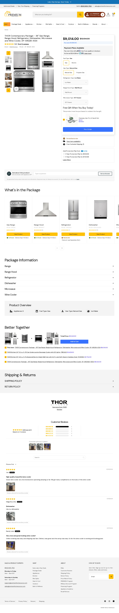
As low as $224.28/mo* (77, 53)
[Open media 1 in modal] (33, 71)
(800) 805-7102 (10, 568)
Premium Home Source (109, 607)
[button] (113, 14)
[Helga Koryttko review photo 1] (10, 516)
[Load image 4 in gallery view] (8, 85)
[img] (10, 470)
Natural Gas (68, 72)
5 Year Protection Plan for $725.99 (77, 157)
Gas (66, 63)
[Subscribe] (111, 576)
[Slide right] (8, 90)
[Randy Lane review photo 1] (10, 545)
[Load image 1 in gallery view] (8, 59)
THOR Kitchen (13, 47)
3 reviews (25, 44)
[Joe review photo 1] (10, 486)
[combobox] (58, 15)
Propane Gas (80, 72)
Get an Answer (105, 174)
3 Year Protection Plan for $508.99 (77, 154)
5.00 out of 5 (27, 430)
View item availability (74, 141)
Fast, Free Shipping (23, 6)
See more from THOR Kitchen (59, 408)
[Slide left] (8, 53)
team (77, 179)
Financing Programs (38, 6)
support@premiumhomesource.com (16, 583)
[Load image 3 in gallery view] (8, 76)
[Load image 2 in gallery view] (8, 68)
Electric (74, 63)
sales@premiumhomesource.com (105, 6)
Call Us (84, 6)
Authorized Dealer (9, 6)
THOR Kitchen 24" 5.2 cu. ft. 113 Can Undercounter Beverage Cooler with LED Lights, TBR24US (37, 352)
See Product (81, 121)
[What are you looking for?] (80, 15)
